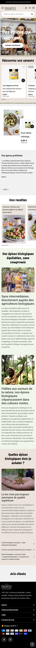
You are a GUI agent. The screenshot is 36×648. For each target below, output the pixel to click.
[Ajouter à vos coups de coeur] (24, 67)
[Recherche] (32, 14)
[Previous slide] (2, 189)
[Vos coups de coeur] (30, 8)
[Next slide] (8, 189)
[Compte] (26, 8)
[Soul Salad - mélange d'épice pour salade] (28, 124)
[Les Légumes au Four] (13, 74)
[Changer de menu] (2, 8)
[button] (32, 644)
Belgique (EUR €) (10, 626)
